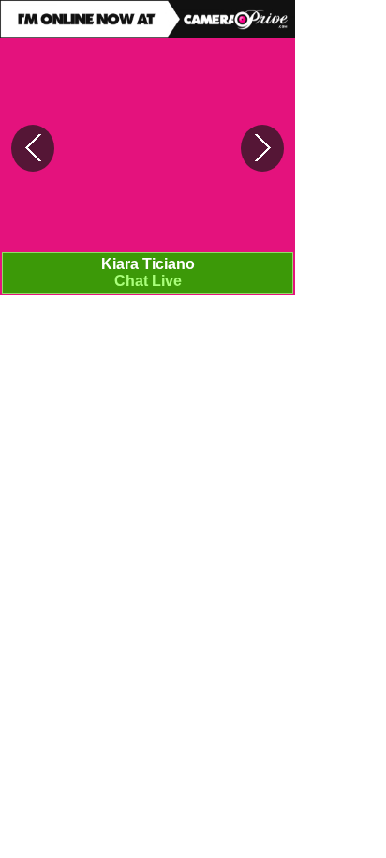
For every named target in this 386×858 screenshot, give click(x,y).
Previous (32, 148)
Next (262, 148)
